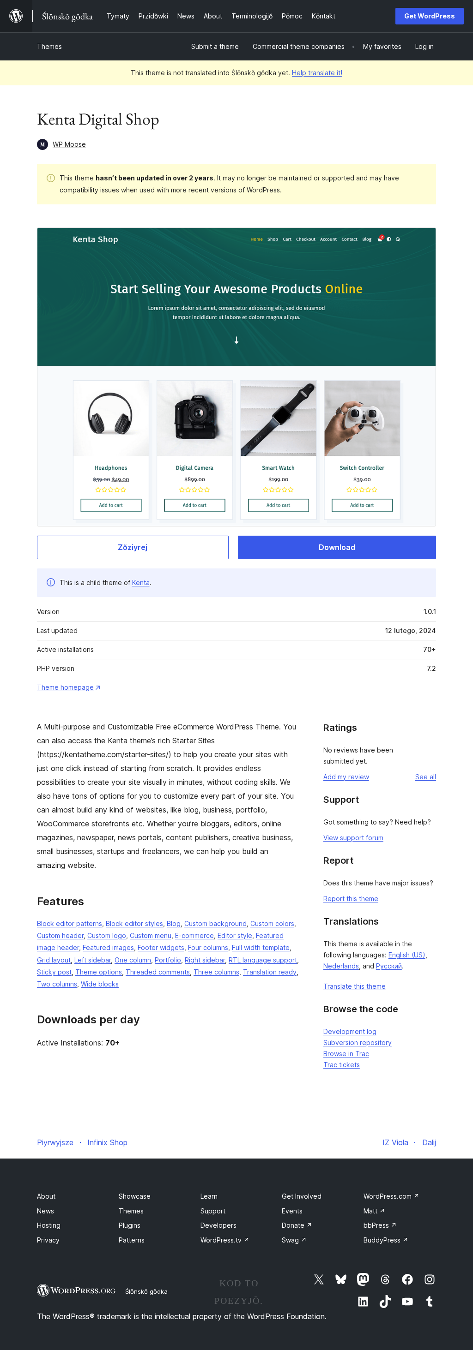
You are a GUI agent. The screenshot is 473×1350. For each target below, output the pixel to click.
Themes (49, 46)
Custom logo (106, 935)
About (46, 1196)
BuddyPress (386, 1240)
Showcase (135, 1196)
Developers (218, 1225)
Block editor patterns (69, 923)
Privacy (48, 1240)
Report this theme (350, 898)
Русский (389, 966)
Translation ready (270, 972)
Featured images (108, 947)
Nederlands (341, 966)
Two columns (57, 984)
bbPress (380, 1225)
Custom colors (272, 923)
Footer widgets (161, 947)
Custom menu (150, 935)
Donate (297, 1225)
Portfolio (168, 960)
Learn (209, 1196)
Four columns (208, 947)
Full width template (261, 947)
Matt (374, 1211)
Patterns (132, 1240)
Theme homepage (65, 687)
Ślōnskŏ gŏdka (146, 1291)
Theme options (98, 972)
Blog (174, 923)
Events (292, 1211)
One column (133, 960)
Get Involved (301, 1196)
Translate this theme (354, 986)
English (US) (406, 955)
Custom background (215, 923)
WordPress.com (391, 1196)
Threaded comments (158, 972)
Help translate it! (317, 73)
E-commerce (194, 935)
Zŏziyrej (132, 547)
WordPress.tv (224, 1240)
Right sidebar (205, 960)
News (45, 1211)
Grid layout (54, 960)
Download (337, 547)
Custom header (60, 935)
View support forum (353, 838)
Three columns (216, 972)
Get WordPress (429, 16)
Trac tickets (341, 1065)
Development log (349, 1031)
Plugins (129, 1225)
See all (425, 777)
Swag (294, 1240)
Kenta (141, 582)
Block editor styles (134, 923)
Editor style (235, 935)
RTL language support (263, 960)
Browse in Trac (346, 1053)
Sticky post (54, 972)
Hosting (49, 1225)
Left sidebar (92, 960)
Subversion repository (357, 1042)
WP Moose (69, 144)
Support (212, 1211)
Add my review (346, 777)
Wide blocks (100, 984)
